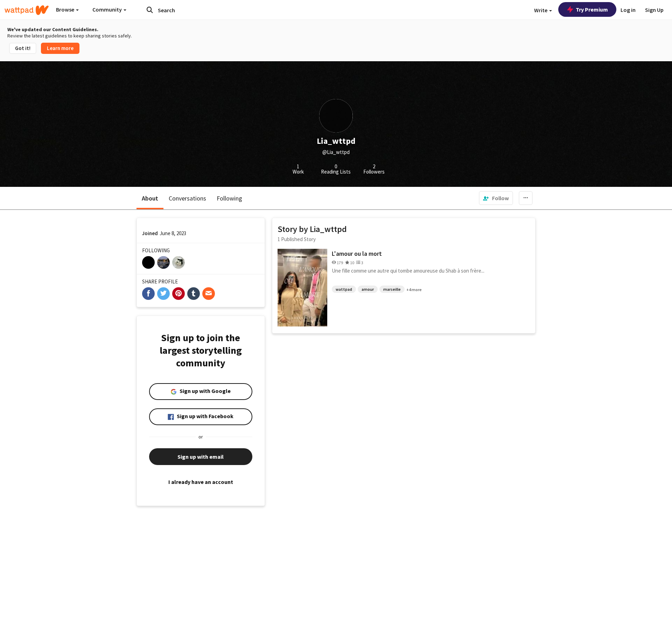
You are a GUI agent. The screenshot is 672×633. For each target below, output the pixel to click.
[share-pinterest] (178, 293)
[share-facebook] (148, 293)
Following (229, 198)
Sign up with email (200, 456)
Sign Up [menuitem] (654, 9)
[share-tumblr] (193, 293)
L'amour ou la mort (357, 253)
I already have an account (200, 481)
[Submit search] (149, 9)
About (150, 198)
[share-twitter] (163, 293)
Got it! (22, 48)
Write (541, 10)
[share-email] (208, 293)
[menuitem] (496, 198)
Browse (65, 9)
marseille (392, 289)
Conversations (187, 198)
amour (368, 289)
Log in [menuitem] (628, 9)
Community (107, 9)
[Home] (27, 10)
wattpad (344, 289)
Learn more (60, 48)
